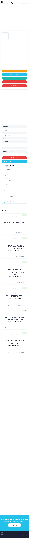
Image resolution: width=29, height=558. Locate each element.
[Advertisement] (14, 17)
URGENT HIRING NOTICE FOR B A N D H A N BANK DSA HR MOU (14, 296)
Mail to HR (15, 85)
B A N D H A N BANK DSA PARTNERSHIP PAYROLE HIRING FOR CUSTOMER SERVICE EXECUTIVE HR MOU (14, 271)
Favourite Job (15, 74)
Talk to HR (15, 78)
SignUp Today (14, 525)
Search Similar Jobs (15, 81)
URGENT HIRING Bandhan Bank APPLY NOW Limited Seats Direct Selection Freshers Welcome (14, 246)
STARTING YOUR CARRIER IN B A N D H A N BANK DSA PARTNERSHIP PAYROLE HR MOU (14, 342)
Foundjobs (17, 532)
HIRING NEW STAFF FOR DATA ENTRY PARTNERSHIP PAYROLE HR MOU (14, 318)
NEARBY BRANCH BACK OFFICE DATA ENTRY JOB (14, 223)
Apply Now (15, 71)
